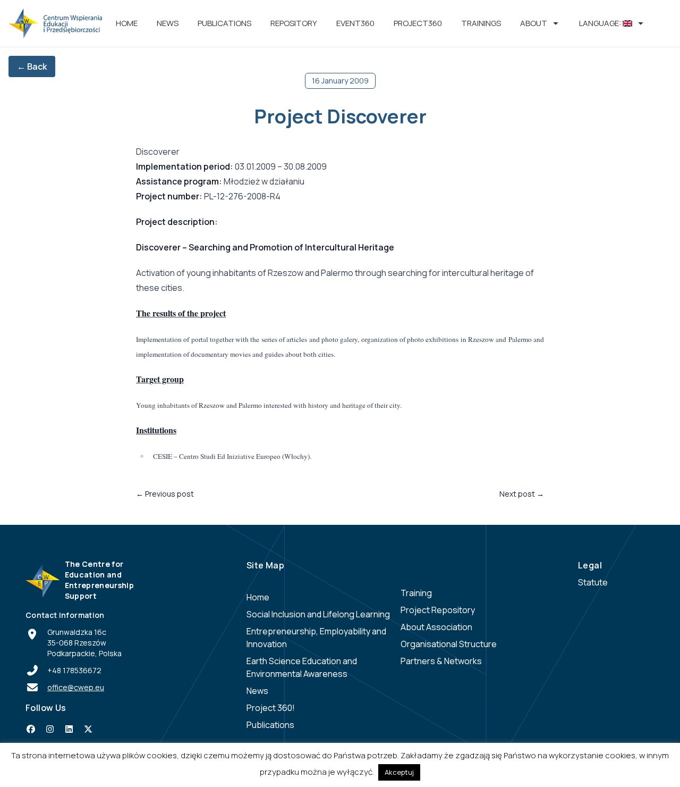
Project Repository (438, 610)
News (167, 23)
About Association (436, 627)
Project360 (418, 23)
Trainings (481, 23)
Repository (293, 23)
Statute (593, 582)
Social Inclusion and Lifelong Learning (318, 614)
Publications (224, 23)
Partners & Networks (441, 661)
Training (416, 593)
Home (127, 23)
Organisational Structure (449, 644)
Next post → (521, 494)
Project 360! (270, 708)
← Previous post (165, 494)
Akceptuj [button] (399, 772)
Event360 (355, 23)
